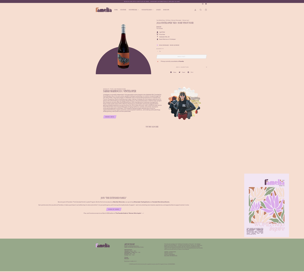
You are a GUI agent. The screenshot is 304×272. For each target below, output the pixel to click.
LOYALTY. (158, 10)
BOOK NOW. (166, 10)
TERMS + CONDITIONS (170, 251)
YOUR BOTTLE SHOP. (147, 10)
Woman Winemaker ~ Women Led (179, 20)
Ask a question (182, 67)
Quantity (160, 48)
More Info (110, 116)
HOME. (116, 10)
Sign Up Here (113, 209)
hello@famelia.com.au (133, 246)
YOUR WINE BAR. (133, 10)
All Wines (168, 20)
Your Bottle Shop (160, 20)
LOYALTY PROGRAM (169, 254)
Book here (126, 261)
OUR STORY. (123, 10)
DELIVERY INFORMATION (170, 255)
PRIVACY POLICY (168, 253)
